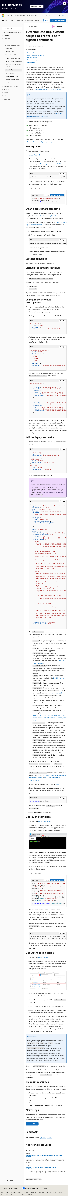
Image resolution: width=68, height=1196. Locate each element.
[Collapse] (22, 24)
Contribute (33, 1192)
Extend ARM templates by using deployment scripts (43, 142)
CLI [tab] (31, 189)
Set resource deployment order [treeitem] (13, 66)
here (56, 784)
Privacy (41, 1192)
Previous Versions (16, 1192)
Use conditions (32, 1124)
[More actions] (65, 26)
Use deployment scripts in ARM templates (47, 89)
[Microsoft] (3, 15)
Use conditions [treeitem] (10, 73)
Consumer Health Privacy (53, 1192)
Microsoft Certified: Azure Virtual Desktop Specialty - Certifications (42, 1168)
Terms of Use (5, 1195)
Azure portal (42, 957)
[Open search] (59, 15)
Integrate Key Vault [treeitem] (12, 76)
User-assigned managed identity (50, 164)
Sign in (64, 15)
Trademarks (14, 1195)
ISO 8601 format (58, 678)
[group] (48, 177)
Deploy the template (33, 60)
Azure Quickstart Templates (45, 216)
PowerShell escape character (54, 492)
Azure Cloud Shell (44, 821)
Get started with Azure (58, 20)
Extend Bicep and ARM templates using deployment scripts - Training (44, 1156)
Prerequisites (31, 53)
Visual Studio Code (35, 155)
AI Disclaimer (5, 1192)
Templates (34, 26)
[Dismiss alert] (64, 3)
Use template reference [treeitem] (13, 58)
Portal (46, 20)
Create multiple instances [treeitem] (14, 61)
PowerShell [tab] (38, 189)
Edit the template (32, 57)
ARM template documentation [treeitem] (12, 32)
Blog (25, 1192)
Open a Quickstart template (35, 55)
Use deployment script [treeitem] (13, 70)
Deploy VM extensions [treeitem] (12, 80)
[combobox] (12, 28)
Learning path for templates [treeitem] (13, 83)
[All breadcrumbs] (27, 26)
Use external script (56, 693)
